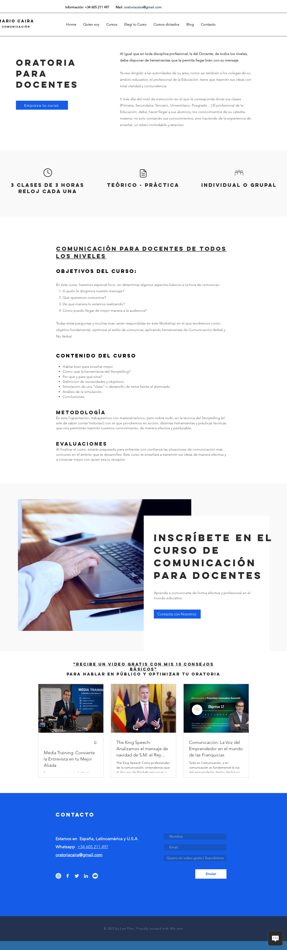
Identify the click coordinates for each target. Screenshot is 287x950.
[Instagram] (58, 876)
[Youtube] (95, 876)
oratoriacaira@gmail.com (143, 7)
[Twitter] (77, 876)
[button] (135, 24)
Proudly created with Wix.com (160, 928)
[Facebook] (67, 876)
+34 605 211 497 (92, 846)
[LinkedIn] (86, 876)
